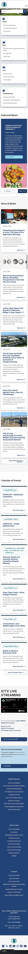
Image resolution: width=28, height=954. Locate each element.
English (18, 721)
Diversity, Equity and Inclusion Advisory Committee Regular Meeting (11, 560)
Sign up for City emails (14, 892)
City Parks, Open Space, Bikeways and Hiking (14, 49)
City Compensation (14, 829)
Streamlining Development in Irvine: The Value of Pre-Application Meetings (14, 232)
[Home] (4, 4)
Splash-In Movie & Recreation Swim (10, 652)
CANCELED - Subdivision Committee (13, 496)
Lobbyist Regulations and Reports (14, 806)
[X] (6, 946)
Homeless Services (14, 838)
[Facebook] (21, 946)
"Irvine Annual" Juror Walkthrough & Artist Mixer (14, 625)
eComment (14, 832)
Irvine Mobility (7, 80)
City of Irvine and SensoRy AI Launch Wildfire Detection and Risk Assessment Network (14, 436)
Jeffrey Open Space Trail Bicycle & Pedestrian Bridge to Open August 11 (13, 310)
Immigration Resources (14, 841)
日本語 (3, 723)
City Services (7, 31)
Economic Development (10, 28)
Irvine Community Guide (14, 847)
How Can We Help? (14, 881)
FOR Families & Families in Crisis (14, 835)
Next (19, 191)
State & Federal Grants (14, 809)
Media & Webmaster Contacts (14, 889)
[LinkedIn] (10, 946)
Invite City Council (14, 878)
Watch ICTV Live (6, 726)
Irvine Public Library (8, 77)
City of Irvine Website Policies (14, 797)
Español (12, 723)
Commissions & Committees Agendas (14, 786)
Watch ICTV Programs (7, 728)
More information (18, 510)
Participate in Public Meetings (11, 100)
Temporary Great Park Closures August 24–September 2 (13, 127)
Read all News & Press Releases (15, 461)
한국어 (7, 723)
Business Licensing (14, 800)
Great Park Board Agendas (14, 788)
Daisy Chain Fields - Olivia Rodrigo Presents (13, 593)
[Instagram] (17, 946)
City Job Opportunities (9, 25)
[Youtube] (25, 946)
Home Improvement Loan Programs (14, 803)
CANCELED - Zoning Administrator (11, 525)
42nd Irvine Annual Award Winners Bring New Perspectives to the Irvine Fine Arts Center (13, 279)
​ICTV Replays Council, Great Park (11, 730)
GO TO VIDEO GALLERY (11, 739)
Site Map (14, 856)
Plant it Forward (7, 74)
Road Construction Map (14, 850)
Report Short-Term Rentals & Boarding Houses (14, 885)
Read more (10, 157)
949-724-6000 (16, 922)
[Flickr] (3, 946)
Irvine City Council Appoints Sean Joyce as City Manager (13, 392)
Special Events (7, 53)
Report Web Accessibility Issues (14, 895)
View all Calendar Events (15, 672)
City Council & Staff (14, 875)
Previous (8, 191)
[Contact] (14, 946)
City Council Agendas (14, 783)
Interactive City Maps (14, 844)
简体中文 (23, 721)
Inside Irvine (6, 56)
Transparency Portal (9, 97)
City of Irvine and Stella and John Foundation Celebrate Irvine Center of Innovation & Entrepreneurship (13, 357)
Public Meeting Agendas (10, 103)
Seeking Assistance (14, 853)
